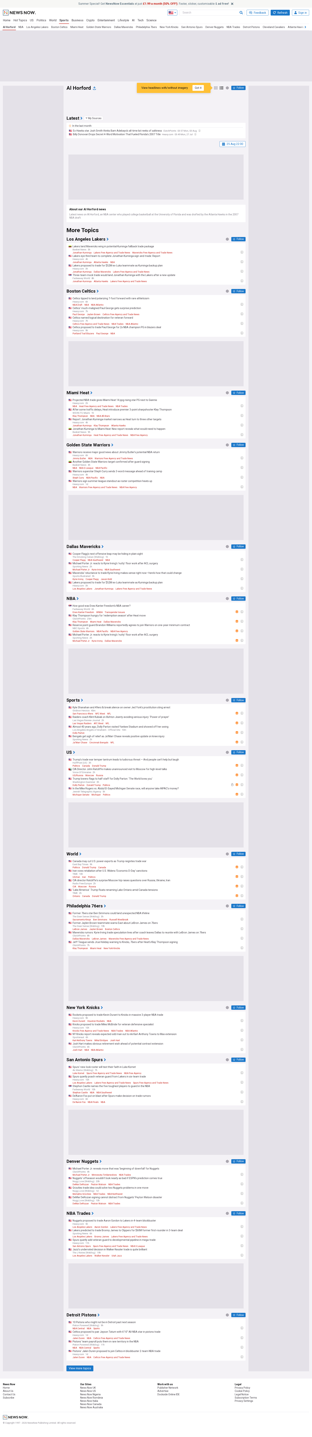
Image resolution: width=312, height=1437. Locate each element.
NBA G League (86, 468)
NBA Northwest (115, 1194)
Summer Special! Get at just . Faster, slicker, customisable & (153, 3)
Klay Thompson (80, 416)
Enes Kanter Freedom (83, 612)
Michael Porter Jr (81, 570)
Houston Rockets (96, 1021)
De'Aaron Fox (79, 1102)
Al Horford (9, 27)
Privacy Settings (244, 1400)
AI (133, 20)
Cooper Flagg (79, 560)
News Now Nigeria (90, 1394)
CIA (74, 887)
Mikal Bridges (101, 1040)
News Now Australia (91, 1407)
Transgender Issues (115, 612)
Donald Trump (99, 766)
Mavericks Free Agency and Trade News (152, 253)
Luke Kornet (78, 1073)
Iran (84, 877)
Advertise (162, 1391)
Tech (141, 20)
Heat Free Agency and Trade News (96, 406)
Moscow (89, 775)
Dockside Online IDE (168, 1394)
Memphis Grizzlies (82, 1194)
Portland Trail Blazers (83, 333)
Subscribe (8, 1397)
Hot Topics (20, 20)
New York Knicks (169, 27)
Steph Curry (78, 478)
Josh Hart (115, 1040)
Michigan (96, 795)
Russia (99, 775)
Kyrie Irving (97, 570)
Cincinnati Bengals (98, 743)
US (32, 20)
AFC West (98, 723)
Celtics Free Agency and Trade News (121, 314)
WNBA (99, 612)
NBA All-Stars (103, 416)
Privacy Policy (242, 1387)
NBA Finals (93, 1102)
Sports (64, 20)
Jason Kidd (106, 579)
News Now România (91, 1397)
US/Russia (78, 775)
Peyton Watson (98, 1184)
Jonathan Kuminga (82, 253)
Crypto (90, 20)
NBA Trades (233, 27)
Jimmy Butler (79, 458)
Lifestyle (123, 20)
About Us (8, 1391)
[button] (93, 118)
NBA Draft (77, 305)
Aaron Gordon (101, 1227)
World (53, 20)
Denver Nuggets (214, 27)
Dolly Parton (78, 733)
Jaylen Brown (93, 314)
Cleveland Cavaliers (274, 27)
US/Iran (76, 877)
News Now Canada (90, 1404)
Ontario (76, 896)
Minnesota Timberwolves (104, 1175)
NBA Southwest (95, 560)
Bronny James (101, 1237)
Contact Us (9, 1394)
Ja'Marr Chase (80, 743)
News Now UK (88, 1387)
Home (6, 20)
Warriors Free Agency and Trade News (114, 458)
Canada (86, 766)
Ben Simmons (100, 920)
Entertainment (106, 20)
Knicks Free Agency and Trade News (91, 1031)
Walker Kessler (101, 1256)
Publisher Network (167, 1387)
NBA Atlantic (97, 305)
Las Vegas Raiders (82, 723)
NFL (109, 714)
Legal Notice (242, 1394)
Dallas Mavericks (123, 27)
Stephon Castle (80, 1093)
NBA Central (79, 1328)
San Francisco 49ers (83, 714)
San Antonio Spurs (192, 27)
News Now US (88, 1391)
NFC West (100, 714)
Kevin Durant (79, 1021)
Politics (41, 20)
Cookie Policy (242, 1391)
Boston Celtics (59, 27)
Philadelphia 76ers (146, 27)
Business (77, 20)
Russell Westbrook (118, 920)
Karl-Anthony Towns (82, 1040)
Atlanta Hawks (296, 27)
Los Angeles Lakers (37, 27)
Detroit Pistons (251, 27)
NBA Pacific (101, 468)
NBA (20, 27)
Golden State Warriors (98, 27)
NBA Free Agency (139, 435)
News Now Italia (89, 1400)
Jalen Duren (79, 1338)
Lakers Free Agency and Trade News (112, 253)
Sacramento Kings (82, 920)
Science (151, 20)
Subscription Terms (246, 1397)
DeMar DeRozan (81, 1184)
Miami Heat (76, 27)
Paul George (79, 314)
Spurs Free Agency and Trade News (104, 1073)
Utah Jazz (117, 1256)
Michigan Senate (81, 795)
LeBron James (80, 929)
